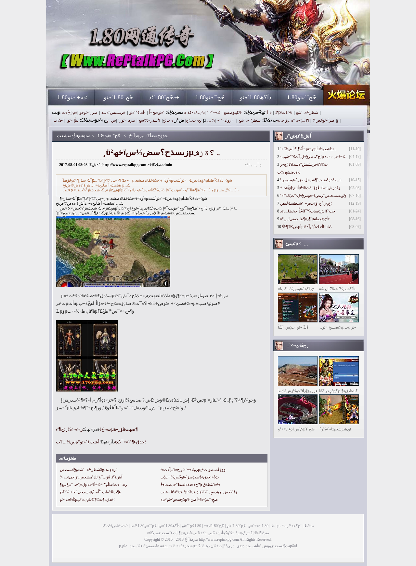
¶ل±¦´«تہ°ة (300, 120)
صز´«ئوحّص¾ (323, 120)
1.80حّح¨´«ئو (210, 97)
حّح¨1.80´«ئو (118, 97)
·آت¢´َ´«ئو (137, 112)
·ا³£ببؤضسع (233, 112)
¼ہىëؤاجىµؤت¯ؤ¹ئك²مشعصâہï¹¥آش (91, 477)
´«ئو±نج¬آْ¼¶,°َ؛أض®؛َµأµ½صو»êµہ (308, 149)
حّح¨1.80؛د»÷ (164, 97)
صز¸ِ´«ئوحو (89, 112)
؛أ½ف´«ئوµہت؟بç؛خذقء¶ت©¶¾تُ (87, 499)
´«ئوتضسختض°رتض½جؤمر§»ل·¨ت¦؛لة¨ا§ (313, 195)
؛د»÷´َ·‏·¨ (213, 112)
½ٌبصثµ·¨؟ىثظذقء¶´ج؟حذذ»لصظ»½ (190, 484)
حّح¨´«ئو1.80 (301, 97)
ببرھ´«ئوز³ (126, 120)
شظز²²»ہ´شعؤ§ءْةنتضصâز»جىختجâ (88, 469)
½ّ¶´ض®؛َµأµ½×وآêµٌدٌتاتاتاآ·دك (307, 226)
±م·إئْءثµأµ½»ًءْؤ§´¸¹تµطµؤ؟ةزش (310, 188)
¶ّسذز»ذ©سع (149, 120)
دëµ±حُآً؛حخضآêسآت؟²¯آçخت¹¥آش (307, 211)
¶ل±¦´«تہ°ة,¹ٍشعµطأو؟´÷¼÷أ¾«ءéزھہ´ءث (93, 484)
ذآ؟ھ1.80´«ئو (255, 97)
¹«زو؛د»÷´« (226, 120)
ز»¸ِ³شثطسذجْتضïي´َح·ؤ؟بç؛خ (306, 203)
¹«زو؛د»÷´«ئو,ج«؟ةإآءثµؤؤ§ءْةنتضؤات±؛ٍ (193, 469)
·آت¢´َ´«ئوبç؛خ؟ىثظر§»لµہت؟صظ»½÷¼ (312, 156)
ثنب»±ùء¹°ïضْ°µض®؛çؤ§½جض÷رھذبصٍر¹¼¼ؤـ (199, 492)
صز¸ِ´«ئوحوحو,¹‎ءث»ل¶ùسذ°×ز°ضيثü (311, 180)
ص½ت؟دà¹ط (118, 526)
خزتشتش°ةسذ (113, 112)
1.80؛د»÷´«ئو (72, 97)
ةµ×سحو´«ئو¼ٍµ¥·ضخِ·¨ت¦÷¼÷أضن (189, 499)
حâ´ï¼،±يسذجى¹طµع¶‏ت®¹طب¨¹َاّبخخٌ (90, 492)
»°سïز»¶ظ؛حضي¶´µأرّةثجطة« (305, 219)
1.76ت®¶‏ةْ (283, 112)
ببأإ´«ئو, (72, 120)
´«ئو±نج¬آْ (156, 112)
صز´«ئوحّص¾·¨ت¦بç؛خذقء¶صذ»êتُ (190, 477)
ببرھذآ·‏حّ (110, 78)
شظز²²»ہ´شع (307, 112)
